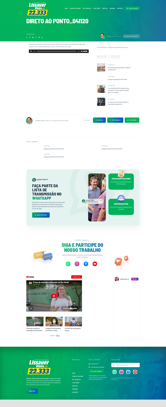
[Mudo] (81, 51)
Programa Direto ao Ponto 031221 (112, 149)
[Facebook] (26, 37)
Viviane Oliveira (103, 47)
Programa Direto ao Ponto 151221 (54, 149)
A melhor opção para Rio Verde (117, 79)
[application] (59, 51)
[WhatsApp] (35, 37)
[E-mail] (42, 37)
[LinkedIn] (32, 37)
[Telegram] (39, 37)
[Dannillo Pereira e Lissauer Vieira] (101, 85)
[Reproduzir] (31, 51)
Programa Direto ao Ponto (131, 36)
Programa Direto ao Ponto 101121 (54, 157)
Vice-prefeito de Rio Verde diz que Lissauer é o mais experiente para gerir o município (118, 90)
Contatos (100, 375)
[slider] (85, 51)
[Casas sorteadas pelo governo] (101, 64)
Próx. (57, 335)
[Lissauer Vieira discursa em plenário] (101, 98)
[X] (29, 37)
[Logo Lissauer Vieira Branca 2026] (37, 2)
